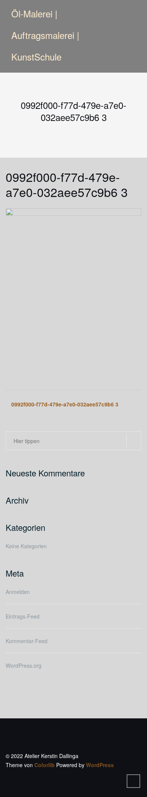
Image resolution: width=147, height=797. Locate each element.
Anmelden (18, 591)
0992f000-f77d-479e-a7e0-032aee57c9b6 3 (64, 404)
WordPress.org (23, 665)
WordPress (100, 765)
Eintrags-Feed (23, 616)
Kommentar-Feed (26, 641)
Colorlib (44, 765)
